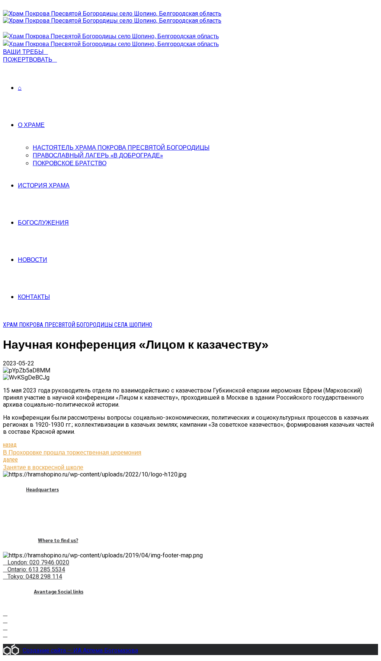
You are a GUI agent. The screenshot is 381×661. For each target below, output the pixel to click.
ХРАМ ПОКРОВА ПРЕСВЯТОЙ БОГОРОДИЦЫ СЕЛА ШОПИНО (77, 324)
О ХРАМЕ (31, 124)
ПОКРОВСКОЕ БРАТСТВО (69, 163)
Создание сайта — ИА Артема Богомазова (80, 650)
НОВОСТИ (32, 259)
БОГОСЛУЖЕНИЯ (43, 222)
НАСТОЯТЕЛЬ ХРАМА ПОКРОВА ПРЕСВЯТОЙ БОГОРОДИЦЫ (121, 147)
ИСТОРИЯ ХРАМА (44, 185)
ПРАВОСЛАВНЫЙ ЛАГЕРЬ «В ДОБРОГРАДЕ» (98, 155)
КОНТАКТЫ (34, 296)
